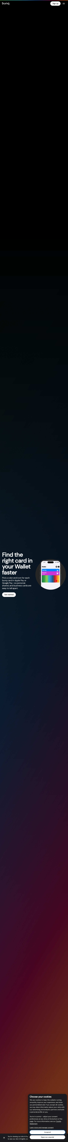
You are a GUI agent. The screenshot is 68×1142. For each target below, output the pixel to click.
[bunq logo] (5, 3)
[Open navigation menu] (64, 3)
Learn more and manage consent (42, 1128)
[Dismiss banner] (4, 1138)
